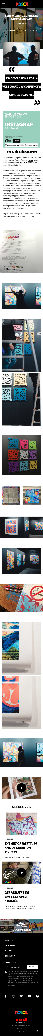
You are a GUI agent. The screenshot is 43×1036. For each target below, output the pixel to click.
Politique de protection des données (20, 1025)
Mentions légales (21, 1028)
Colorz (23, 1031)
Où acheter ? (10, 946)
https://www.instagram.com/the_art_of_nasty (22, 214)
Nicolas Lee (29, 216)
